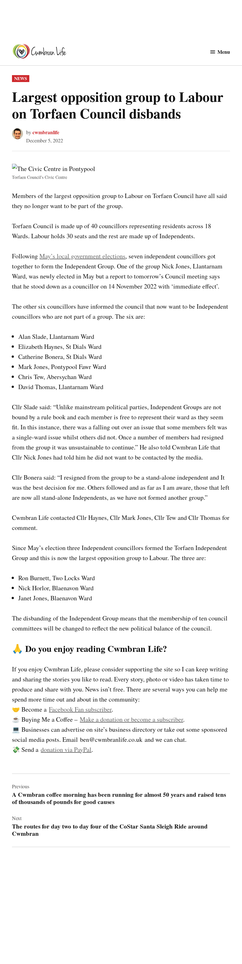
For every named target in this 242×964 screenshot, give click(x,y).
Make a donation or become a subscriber (131, 719)
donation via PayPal (66, 749)
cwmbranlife (45, 132)
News (20, 78)
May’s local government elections (82, 256)
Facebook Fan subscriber (80, 709)
